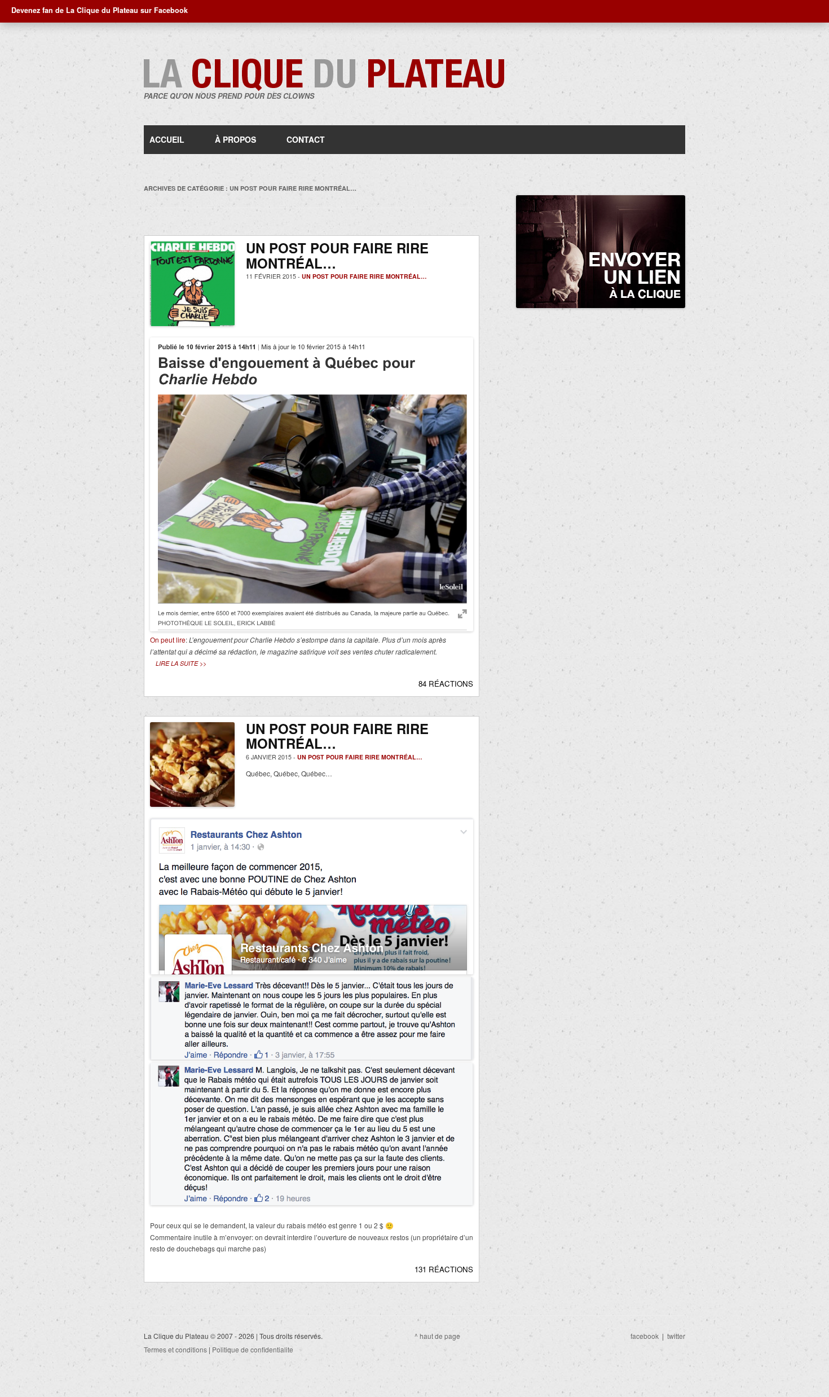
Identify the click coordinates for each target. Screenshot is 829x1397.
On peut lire (168, 639)
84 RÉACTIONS (445, 683)
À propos (235, 139)
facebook (644, 1336)
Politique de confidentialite (252, 1349)
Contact (305, 139)
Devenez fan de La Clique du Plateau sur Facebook (99, 10)
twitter (676, 1336)
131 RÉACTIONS (443, 1269)
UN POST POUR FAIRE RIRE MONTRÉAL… (337, 255)
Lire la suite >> (181, 663)
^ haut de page (437, 1336)
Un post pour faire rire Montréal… (364, 276)
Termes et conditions (175, 1349)
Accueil (166, 139)
